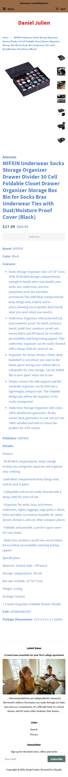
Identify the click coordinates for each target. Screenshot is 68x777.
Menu (10, 8)
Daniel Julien (34, 22)
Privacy (34, 734)
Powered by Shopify (51, 769)
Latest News (34, 648)
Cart (62, 8)
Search (34, 729)
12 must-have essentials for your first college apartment (34, 655)
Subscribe (56, 759)
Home (6, 37)
